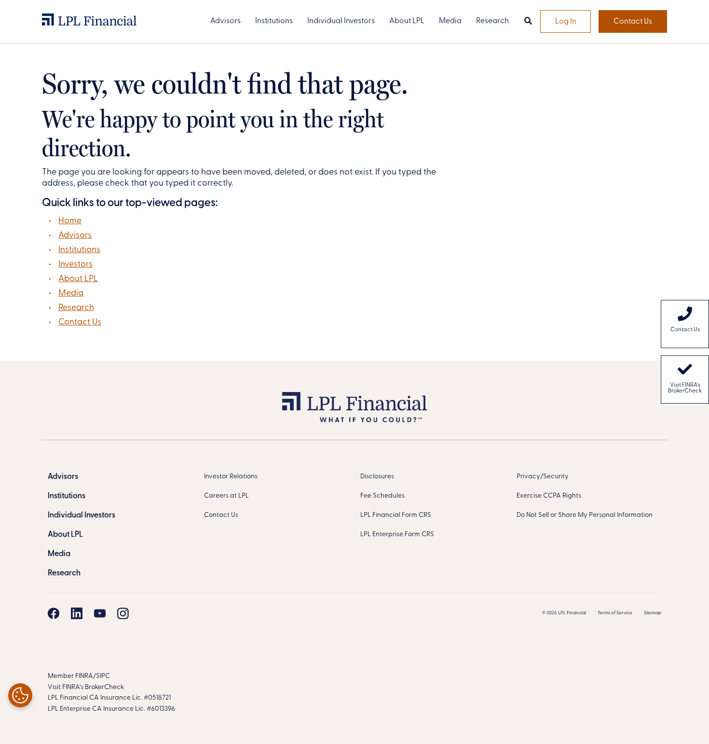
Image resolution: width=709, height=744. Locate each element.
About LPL (78, 279)
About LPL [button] (406, 21)
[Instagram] (123, 613)
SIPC (103, 676)
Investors (75, 264)
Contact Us (633, 22)
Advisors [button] (225, 21)
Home (70, 221)
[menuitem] (685, 324)
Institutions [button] (274, 21)
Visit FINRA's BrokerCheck (685, 388)
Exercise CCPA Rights (549, 496)
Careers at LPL (226, 496)
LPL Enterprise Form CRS (397, 534)
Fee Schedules (382, 496)
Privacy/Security (543, 476)
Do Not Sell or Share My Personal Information (585, 515)
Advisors (75, 235)
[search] (528, 21)
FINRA (84, 676)
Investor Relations (231, 476)
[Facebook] (53, 613)
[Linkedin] (76, 613)
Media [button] (450, 21)
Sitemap (652, 613)
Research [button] (492, 21)
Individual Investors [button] (341, 21)
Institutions (79, 250)
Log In (565, 22)
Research (76, 308)
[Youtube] (100, 613)
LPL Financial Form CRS (395, 515)
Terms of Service (615, 613)
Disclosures (377, 476)
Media (70, 293)
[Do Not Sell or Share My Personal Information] (20, 695)
